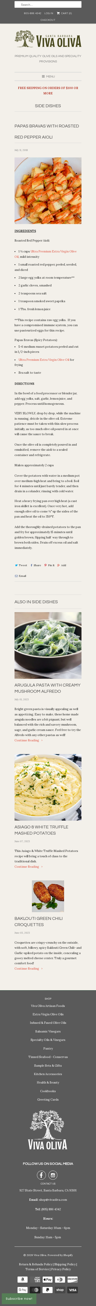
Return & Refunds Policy (35, 1264)
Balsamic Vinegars (48, 1031)
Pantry (48, 1048)
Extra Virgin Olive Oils (48, 1014)
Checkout (48, 20)
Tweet (23, 565)
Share (37, 565)
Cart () (66, 13)
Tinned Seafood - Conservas (48, 1057)
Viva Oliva (40, 1255)
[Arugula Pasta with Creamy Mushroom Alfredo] (48, 645)
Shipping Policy (65, 1264)
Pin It (51, 565)
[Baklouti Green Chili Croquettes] (48, 896)
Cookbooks (48, 1091)
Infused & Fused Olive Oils (48, 1023)
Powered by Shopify (60, 1255)
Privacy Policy (61, 1269)
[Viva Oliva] (48, 42)
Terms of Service (37, 1269)
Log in (48, 13)
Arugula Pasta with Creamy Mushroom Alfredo (48, 688)
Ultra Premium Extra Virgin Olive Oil (44, 360)
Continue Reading (27, 740)
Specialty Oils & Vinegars (48, 1040)
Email (22, 576)
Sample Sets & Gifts (48, 1066)
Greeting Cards (48, 1100)
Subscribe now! (19, 1298)
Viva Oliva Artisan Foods (48, 1006)
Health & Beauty (48, 1082)
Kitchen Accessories (48, 1074)
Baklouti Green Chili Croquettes (39, 921)
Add (63, 565)
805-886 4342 (33, 13)
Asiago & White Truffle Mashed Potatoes (41, 830)
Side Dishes (48, 106)
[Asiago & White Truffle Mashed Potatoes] (48, 787)
